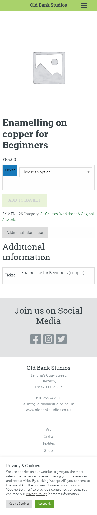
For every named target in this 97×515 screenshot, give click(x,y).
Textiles (48, 443)
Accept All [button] (44, 504)
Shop (48, 450)
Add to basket (24, 200)
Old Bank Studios (48, 5)
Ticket (10, 170)
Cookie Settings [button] (19, 504)
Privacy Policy (36, 494)
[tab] (25, 232)
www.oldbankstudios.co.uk (48, 409)
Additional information (25, 232)
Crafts (48, 436)
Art (48, 429)
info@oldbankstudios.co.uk (50, 404)
